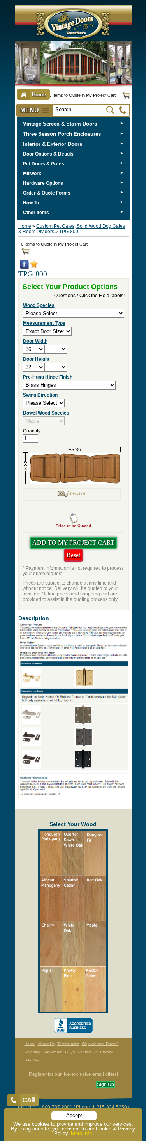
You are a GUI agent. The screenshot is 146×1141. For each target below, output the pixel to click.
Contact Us (87, 1052)
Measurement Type (44, 323)
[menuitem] (73, 124)
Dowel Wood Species (46, 413)
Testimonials (68, 1044)
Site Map (32, 1060)
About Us (46, 1044)
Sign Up (105, 1084)
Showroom (52, 1052)
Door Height (36, 359)
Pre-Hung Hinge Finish (47, 377)
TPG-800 (68, 231)
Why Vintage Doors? (100, 1044)
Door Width (35, 341)
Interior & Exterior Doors (52, 144)
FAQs (70, 1052)
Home (24, 226)
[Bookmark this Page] (34, 266)
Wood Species (39, 305)
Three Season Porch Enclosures (62, 134)
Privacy (106, 1052)
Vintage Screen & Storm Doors (60, 124)
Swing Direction (40, 395)
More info (81, 1133)
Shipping (32, 1052)
